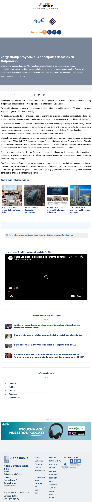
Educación (53, 475)
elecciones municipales (23, 235)
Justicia (52, 488)
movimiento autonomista (54, 235)
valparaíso (69, 235)
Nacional (6, 95)
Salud (51, 491)
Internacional (14, 398)
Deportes (13, 394)
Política (14, 95)
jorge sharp (38, 235)
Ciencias (52, 468)
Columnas (39, 461)
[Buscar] (54, 32)
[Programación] (49, 32)
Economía (53, 478)
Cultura (12, 390)
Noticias (38, 457)
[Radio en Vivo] (44, 32)
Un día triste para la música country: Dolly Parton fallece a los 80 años (48, 335)
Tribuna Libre (40, 471)
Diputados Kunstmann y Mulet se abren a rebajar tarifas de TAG (45, 345)
